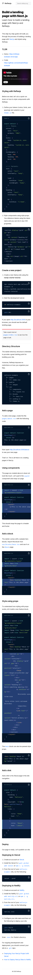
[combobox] (23, 3)
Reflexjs (8, 3)
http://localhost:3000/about (19, 449)
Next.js (11, 39)
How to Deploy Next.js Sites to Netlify (17, 959)
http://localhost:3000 (17, 319)
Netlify (22, 890)
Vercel (22, 860)
